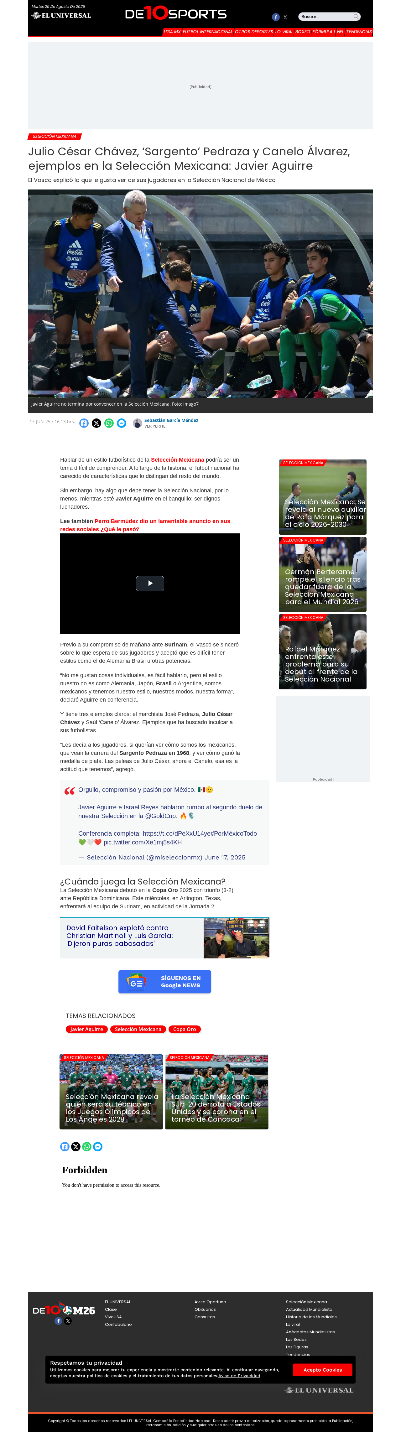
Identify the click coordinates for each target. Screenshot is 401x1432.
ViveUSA (113, 1317)
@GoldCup (160, 815)
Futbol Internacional (207, 32)
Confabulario (118, 1324)
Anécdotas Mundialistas (310, 1332)
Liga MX (172, 32)
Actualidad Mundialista (309, 1309)
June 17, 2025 (225, 857)
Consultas (205, 1317)
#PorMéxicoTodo (234, 833)
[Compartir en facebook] (84, 423)
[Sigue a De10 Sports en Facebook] (276, 17)
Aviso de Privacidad (239, 1375)
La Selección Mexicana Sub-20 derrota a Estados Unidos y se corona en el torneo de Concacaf (215, 1108)
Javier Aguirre (86, 1029)
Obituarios (205, 1309)
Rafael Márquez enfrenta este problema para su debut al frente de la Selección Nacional (321, 664)
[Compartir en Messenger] (121, 423)
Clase (111, 1309)
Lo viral (284, 32)
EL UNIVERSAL (118, 1302)
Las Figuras (297, 1347)
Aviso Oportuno (210, 1302)
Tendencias (359, 32)
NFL (340, 32)
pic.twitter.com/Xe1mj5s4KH (143, 842)
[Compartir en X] (96, 423)
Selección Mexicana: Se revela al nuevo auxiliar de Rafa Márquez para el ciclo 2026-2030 (326, 513)
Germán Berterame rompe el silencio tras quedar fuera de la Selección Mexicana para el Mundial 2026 (323, 587)
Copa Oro (184, 1029)
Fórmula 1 (324, 32)
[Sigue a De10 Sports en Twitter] (285, 17)
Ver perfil (154, 426)
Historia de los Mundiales (311, 1317)
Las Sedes (296, 1339)
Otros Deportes (254, 32)
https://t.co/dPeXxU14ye (177, 833)
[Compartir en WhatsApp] (109, 423)
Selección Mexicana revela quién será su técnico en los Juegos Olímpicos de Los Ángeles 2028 (112, 1108)
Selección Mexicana (138, 1029)
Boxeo (303, 32)
